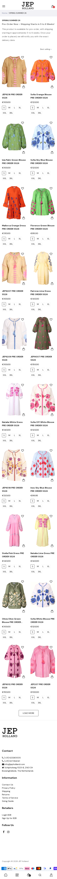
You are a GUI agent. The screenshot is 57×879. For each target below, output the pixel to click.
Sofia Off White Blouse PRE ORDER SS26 (42, 424)
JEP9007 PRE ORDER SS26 (41, 358)
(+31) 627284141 (12, 761)
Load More (28, 713)
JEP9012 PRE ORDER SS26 (12, 686)
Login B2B (6, 815)
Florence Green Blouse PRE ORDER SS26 (42, 227)
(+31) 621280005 (12, 757)
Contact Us (7, 784)
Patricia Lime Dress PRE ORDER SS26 (40, 293)
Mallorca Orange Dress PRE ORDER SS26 (14, 227)
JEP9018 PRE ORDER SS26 (12, 489)
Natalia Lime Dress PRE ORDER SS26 (42, 555)
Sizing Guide (8, 801)
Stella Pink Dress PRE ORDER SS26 (13, 555)
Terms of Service (10, 797)
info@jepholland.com (14, 764)
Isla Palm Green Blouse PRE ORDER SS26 (14, 162)
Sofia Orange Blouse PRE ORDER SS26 (41, 96)
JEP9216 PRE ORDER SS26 (12, 96)
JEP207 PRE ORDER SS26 (40, 686)
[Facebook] (3, 832)
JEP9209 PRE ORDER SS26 (12, 358)
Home (4, 13)
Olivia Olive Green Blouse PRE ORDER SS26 (11, 620)
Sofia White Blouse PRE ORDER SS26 (42, 620)
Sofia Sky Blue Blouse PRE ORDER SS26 (41, 162)
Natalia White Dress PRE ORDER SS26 (12, 424)
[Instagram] (8, 832)
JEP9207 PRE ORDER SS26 (12, 293)
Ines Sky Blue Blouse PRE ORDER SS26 (41, 489)
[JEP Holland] (28, 6)
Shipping (6, 791)
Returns (6, 794)
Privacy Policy (8, 788)
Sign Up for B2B (9, 818)
